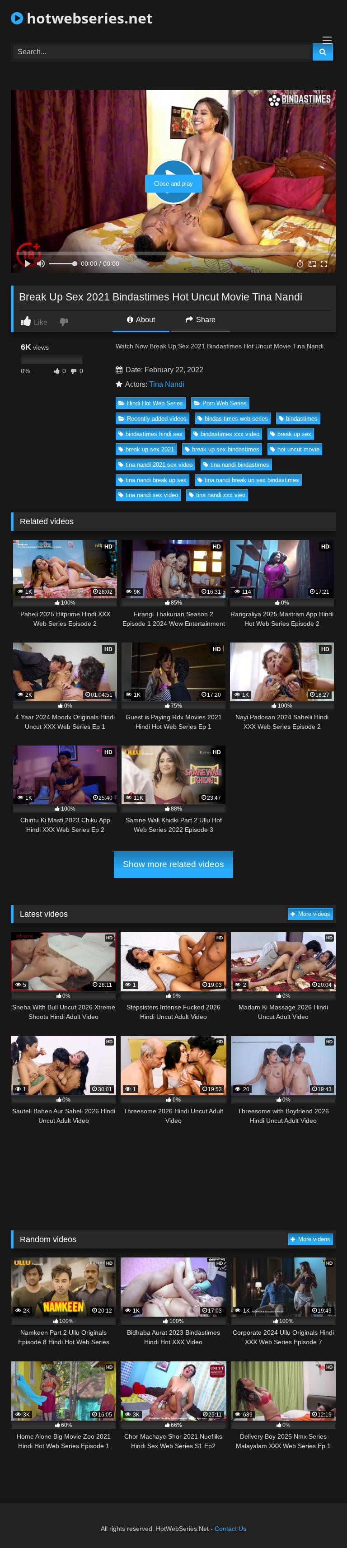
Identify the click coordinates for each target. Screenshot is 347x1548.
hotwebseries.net (88, 18)
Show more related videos (173, 864)
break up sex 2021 (150, 449)
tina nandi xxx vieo (220, 495)
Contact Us (230, 1528)
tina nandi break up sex (156, 480)
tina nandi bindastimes (240, 464)
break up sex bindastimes (225, 449)
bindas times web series (236, 418)
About (145, 320)
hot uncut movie (298, 449)
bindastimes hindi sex (154, 434)
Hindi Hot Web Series (155, 403)
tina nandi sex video (152, 495)
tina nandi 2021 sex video (159, 464)
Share (205, 320)
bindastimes (302, 418)
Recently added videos (157, 418)
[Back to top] (319, 1521)
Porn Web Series (224, 403)
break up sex (294, 434)
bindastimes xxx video (230, 434)
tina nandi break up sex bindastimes (252, 480)
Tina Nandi (166, 384)
